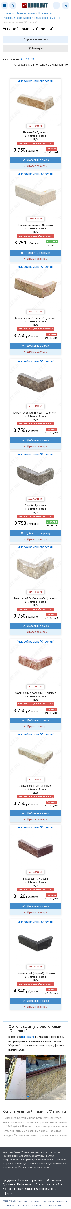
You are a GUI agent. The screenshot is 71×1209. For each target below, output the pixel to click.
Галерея (23, 1180)
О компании (54, 1180)
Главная (9, 13)
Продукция (9, 1180)
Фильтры (37, 48)
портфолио (28, 1036)
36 (32, 59)
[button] (4, 5)
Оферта (7, 1193)
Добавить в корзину (37, 252)
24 (27, 59)
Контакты (9, 1188)
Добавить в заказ (38, 160)
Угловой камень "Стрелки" (35, 81)
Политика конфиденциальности (36, 1188)
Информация (25, 1184)
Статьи (40, 1184)
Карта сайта (54, 1184)
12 (22, 59)
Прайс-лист (38, 1180)
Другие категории (35, 39)
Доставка (9, 1184)
